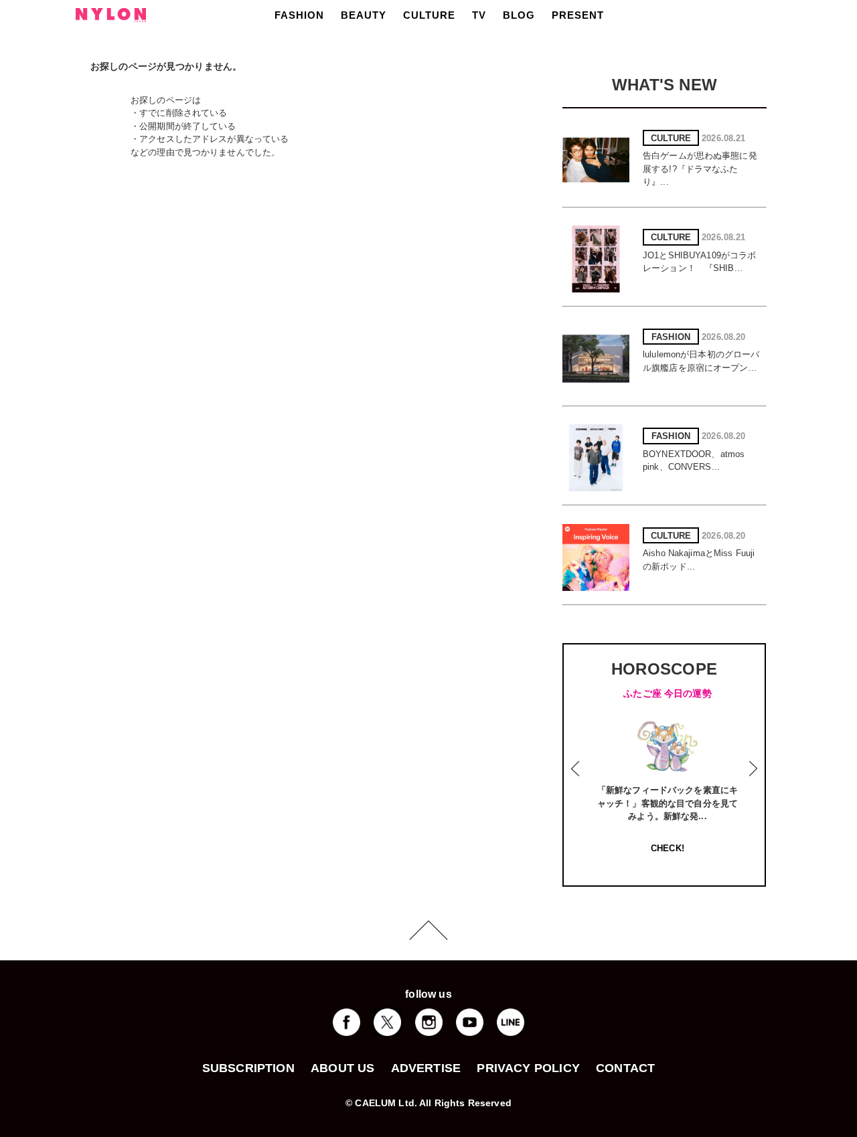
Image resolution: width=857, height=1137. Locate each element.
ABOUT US (342, 1068)
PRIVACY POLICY (528, 1068)
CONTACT (625, 1068)
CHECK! (667, 848)
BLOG (519, 15)
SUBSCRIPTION (248, 1068)
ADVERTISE (426, 1068)
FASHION (299, 15)
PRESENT (578, 15)
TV (479, 15)
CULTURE (429, 15)
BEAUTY (363, 15)
